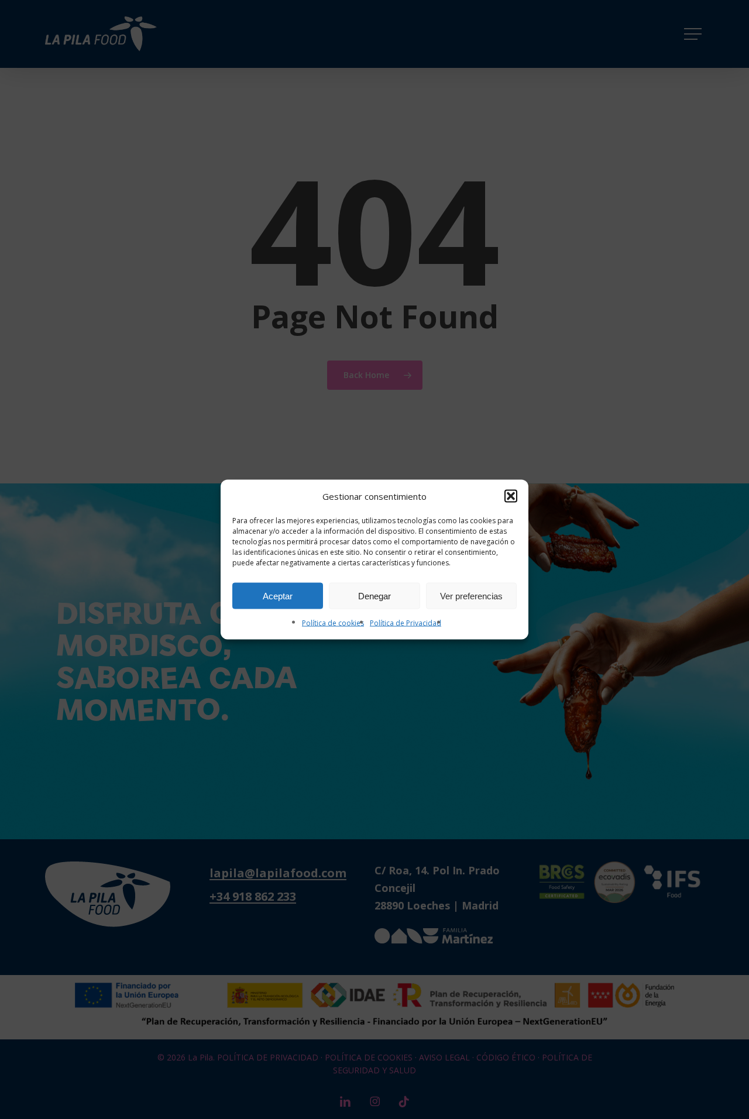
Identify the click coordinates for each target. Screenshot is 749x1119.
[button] (511, 496)
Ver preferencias (471, 595)
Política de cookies (333, 623)
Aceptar (278, 595)
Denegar (374, 595)
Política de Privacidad (405, 623)
